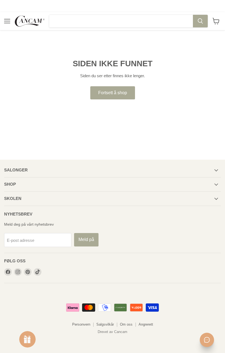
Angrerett (146, 324)
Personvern (81, 324)
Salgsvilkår (105, 324)
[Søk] (200, 21)
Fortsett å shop (112, 92)
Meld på (86, 239)
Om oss (126, 324)
